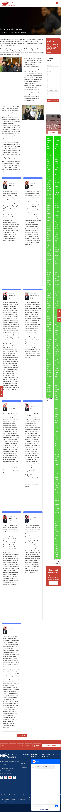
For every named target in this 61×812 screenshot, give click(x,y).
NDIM (37, 761)
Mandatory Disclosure (17, 801)
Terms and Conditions (5, 801)
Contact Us (3, 797)
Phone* (49, 78)
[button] (57, 3)
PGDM (22, 760)
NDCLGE (10, 797)
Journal (30, 799)
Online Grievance (4, 794)
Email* (49, 71)
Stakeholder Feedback (22, 799)
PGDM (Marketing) (25, 761)
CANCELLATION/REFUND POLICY (8, 799)
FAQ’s (25, 801)
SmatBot (47, 809)
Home (1, 32)
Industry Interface (9, 32)
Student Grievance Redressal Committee (19, 794)
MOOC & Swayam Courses (19, 797)
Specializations (24, 765)
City (48, 84)
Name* (49, 65)
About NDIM (54, 758)
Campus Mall (30, 797)
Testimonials (24, 767)
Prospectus (1, 391)
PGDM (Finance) (24, 763)
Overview (23, 758)
